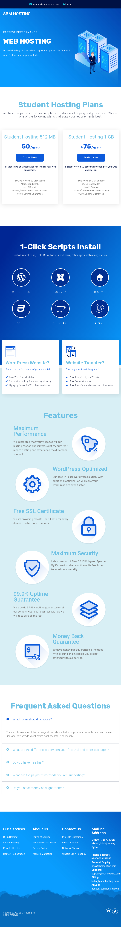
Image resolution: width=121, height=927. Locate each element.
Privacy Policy (40, 848)
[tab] (60, 719)
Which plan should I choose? (32, 719)
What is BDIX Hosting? (74, 853)
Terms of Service (42, 837)
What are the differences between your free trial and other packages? (61, 750)
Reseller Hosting (12, 848)
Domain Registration (14, 853)
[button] (30, 158)
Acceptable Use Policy (44, 842)
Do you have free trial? (28, 762)
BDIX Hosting (10, 837)
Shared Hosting (11, 842)
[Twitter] (115, 911)
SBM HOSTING (17, 13)
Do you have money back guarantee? (38, 788)
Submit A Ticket (70, 842)
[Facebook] (108, 911)
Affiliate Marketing (42, 853)
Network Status (70, 848)
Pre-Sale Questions (72, 837)
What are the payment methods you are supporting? (49, 775)
